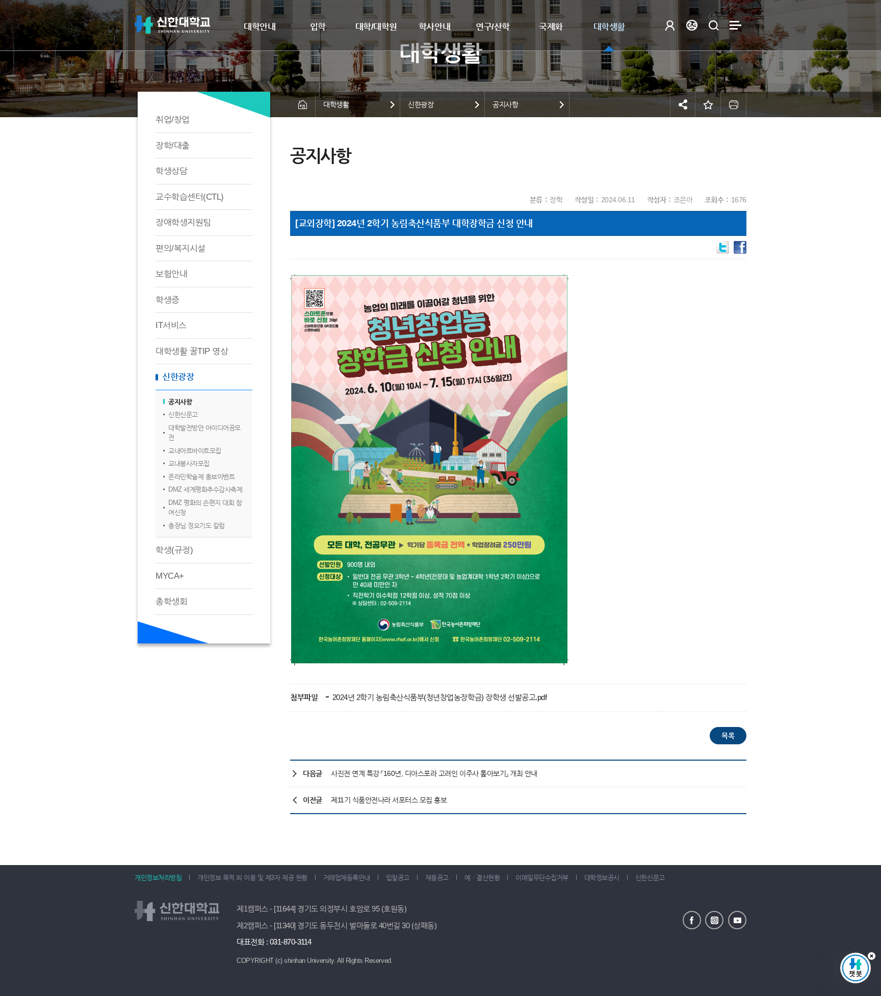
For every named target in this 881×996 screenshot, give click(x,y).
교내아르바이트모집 (194, 450)
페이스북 (692, 920)
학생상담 (171, 171)
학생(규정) (174, 550)
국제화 (551, 27)
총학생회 (171, 601)
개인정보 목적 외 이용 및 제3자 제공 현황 (252, 877)
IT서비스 (171, 325)
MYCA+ (170, 576)
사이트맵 (735, 25)
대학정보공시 (601, 877)
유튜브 (737, 920)
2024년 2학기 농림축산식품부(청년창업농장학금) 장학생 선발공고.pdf (438, 697)
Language (692, 25)
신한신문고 (183, 414)
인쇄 (733, 104)
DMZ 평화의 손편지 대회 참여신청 (205, 508)
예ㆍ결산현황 (482, 877)
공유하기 (682, 104)
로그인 (670, 25)
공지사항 (180, 402)
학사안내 (434, 27)
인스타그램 (714, 920)
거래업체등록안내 (346, 877)
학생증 (167, 300)
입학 (318, 27)
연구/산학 (493, 27)
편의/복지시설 (180, 248)
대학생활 (609, 27)
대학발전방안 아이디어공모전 (204, 433)
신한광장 (178, 377)
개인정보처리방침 (158, 877)
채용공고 (437, 877)
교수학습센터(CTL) (190, 197)
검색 (713, 25)
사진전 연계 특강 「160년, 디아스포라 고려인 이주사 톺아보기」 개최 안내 (434, 773)
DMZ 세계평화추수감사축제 (205, 489)
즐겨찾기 (708, 104)
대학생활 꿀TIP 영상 (192, 351)
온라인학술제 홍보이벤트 (201, 476)
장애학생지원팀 (183, 222)
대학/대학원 (376, 27)
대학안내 (259, 27)
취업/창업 (173, 119)
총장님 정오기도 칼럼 (196, 525)
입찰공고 (397, 877)
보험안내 (171, 274)
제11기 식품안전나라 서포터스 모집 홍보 (389, 800)
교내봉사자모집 (189, 463)
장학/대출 (173, 145)
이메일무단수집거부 (541, 877)
